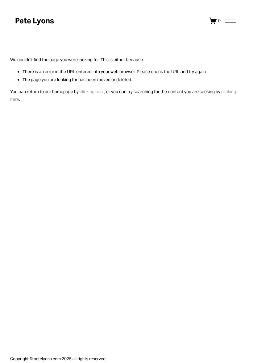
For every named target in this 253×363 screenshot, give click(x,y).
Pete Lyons (34, 21)
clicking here (92, 91)
